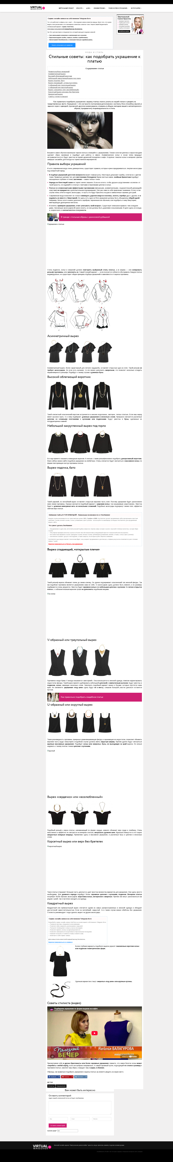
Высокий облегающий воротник (60, 76)
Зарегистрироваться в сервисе (60, 942)
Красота (79, 8)
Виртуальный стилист (66, 8)
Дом (88, 8)
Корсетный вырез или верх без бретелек (63, 92)
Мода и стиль (94, 52)
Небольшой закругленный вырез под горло (64, 78)
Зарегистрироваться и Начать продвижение (65, 544)
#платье (51, 1086)
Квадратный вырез (55, 94)
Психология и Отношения (118, 8)
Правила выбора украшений (58, 72)
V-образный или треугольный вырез (62, 85)
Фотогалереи (135, 8)
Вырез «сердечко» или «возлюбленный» (63, 90)
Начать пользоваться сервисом (62, 45)
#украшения (61, 1086)
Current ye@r (52, 1131)
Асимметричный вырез (57, 74)
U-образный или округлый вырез (60, 87)
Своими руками (99, 8)
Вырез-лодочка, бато (56, 81)
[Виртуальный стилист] (130, 24)
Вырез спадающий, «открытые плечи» (62, 83)
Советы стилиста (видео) (58, 97)
